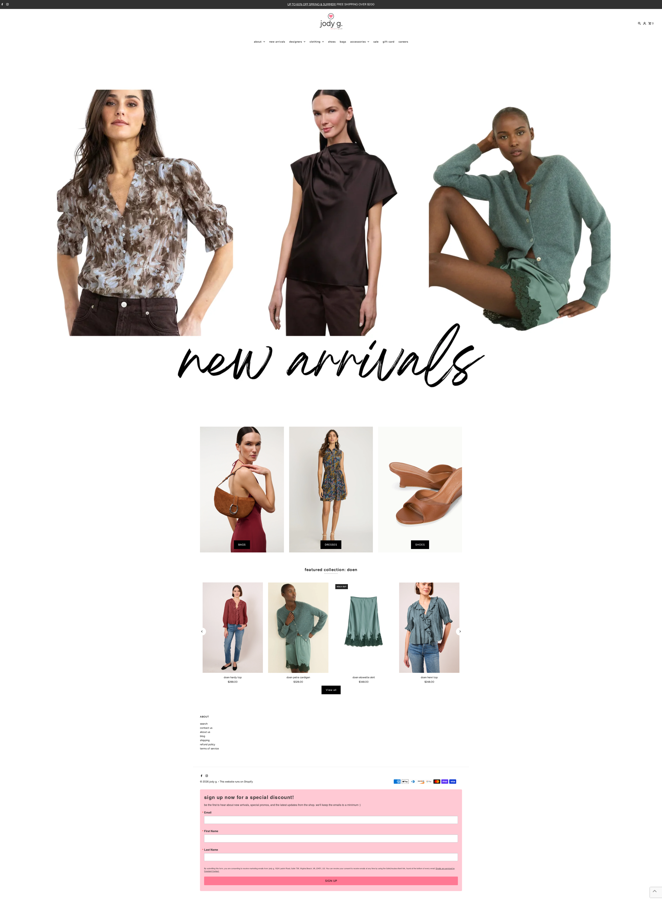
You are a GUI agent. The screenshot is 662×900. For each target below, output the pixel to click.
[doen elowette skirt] (364, 627)
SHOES (420, 544)
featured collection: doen (331, 569)
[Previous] (202, 631)
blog (202, 736)
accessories (358, 41)
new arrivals (277, 41)
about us (205, 732)
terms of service (209, 748)
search (204, 723)
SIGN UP (331, 880)
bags (343, 41)
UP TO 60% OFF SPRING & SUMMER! (311, 4)
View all (331, 689)
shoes (332, 41)
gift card (388, 41)
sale (376, 41)
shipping (205, 740)
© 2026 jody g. (209, 781)
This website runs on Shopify (236, 781)
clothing (315, 41)
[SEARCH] (639, 23)
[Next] (460, 631)
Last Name (211, 849)
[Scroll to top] (655, 891)
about (258, 41)
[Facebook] (2, 4)
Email (207, 812)
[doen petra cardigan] (298, 627)
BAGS (242, 544)
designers (295, 41)
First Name (211, 831)
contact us (206, 727)
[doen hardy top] (233, 627)
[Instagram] (7, 4)
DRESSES (331, 544)
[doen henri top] (429, 627)
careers (403, 41)
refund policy (207, 744)
